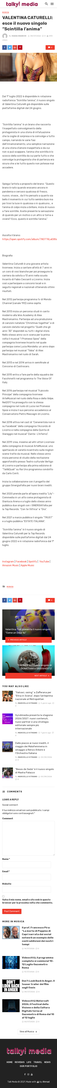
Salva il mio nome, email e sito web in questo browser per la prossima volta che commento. (27, 901)
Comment (7, 818)
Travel (37, 1062)
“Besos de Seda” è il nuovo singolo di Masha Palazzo (34, 771)
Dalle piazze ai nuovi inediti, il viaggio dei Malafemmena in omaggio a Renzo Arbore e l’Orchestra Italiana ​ (32, 748)
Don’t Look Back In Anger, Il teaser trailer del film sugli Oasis (38, 984)
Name (6, 859)
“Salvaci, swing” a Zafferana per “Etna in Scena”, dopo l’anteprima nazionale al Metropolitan (34, 696)
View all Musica (27, 1031)
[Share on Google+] (15, 47)
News (47, 1062)
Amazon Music (10, 565)
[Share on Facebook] (4, 47)
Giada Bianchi (19, 36)
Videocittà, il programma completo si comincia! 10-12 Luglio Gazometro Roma (38, 962)
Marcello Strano (27, 703)
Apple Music (27, 565)
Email (6, 871)
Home (10, 1062)
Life (29, 1062)
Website (6, 884)
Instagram (8, 561)
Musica (5, 12)
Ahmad (46, 1082)
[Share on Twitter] (9, 47)
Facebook (21, 561)
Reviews (19, 1062)
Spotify (32, 561)
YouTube (44, 561)
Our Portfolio (28, 1066)
